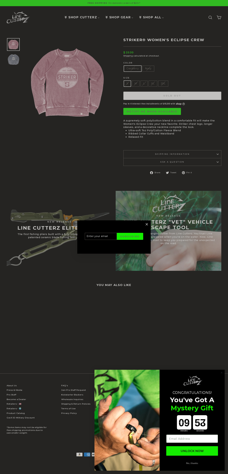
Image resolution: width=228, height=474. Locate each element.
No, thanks (192, 463)
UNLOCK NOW (192, 451)
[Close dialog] (221, 372)
